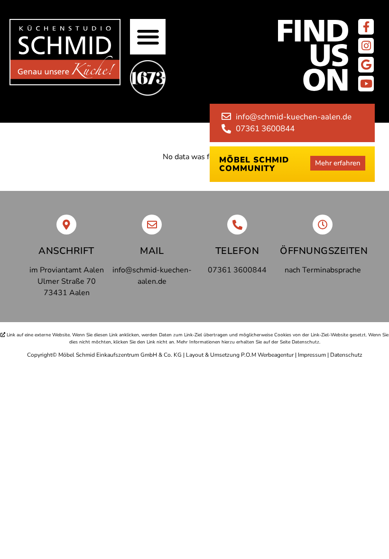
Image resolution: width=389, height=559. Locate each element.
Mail (152, 250)
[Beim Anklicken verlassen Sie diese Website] (366, 27)
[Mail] (152, 224)
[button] (148, 36)
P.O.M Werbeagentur (267, 355)
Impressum (312, 355)
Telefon (237, 250)
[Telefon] (237, 224)
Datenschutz (346, 355)
